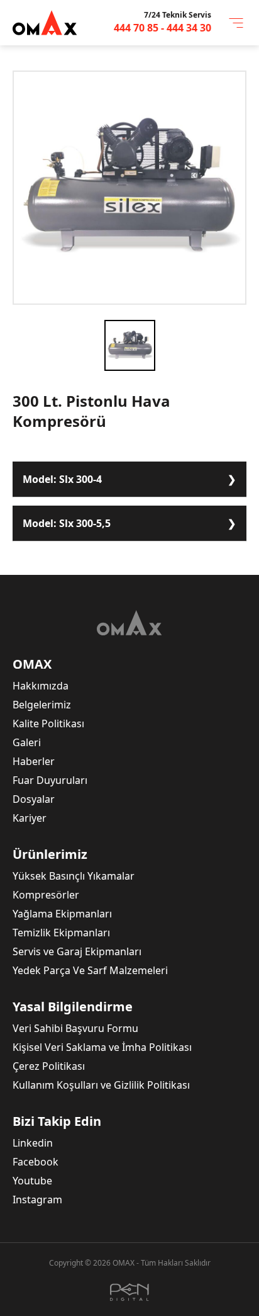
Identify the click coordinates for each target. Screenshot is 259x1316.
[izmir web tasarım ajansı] (129, 1292)
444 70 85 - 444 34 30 (162, 28)
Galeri (27, 742)
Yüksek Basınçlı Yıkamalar (74, 876)
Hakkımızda (41, 686)
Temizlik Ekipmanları (61, 932)
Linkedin (33, 1143)
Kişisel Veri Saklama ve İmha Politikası (102, 1047)
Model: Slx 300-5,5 (67, 523)
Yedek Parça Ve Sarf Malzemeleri (90, 970)
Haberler (34, 761)
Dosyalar (34, 799)
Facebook (35, 1162)
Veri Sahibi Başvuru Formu (75, 1028)
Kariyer (30, 818)
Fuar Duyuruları (50, 780)
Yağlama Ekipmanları (62, 914)
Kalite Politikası (48, 723)
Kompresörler (46, 895)
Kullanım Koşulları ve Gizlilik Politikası (101, 1085)
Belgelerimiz (42, 705)
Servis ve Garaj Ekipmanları (77, 951)
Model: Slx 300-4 (62, 479)
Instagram (37, 1199)
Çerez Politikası (49, 1066)
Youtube (32, 1181)
